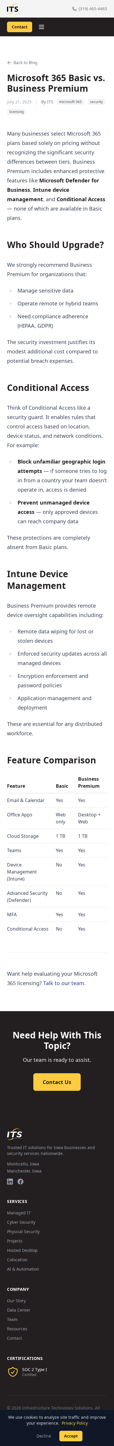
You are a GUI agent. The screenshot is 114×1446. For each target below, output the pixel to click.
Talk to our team (63, 983)
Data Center (18, 1310)
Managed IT (19, 1213)
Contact (19, 27)
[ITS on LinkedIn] (10, 1182)
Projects (15, 1241)
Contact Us (57, 1082)
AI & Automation (23, 1269)
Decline (44, 1436)
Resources (17, 1329)
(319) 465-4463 (93, 8)
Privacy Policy (75, 1423)
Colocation (17, 1259)
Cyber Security (21, 1222)
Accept (71, 1436)
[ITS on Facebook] (20, 1182)
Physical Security (23, 1231)
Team (12, 1319)
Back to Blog (25, 62)
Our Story (16, 1300)
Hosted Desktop (22, 1250)
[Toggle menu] (41, 27)
